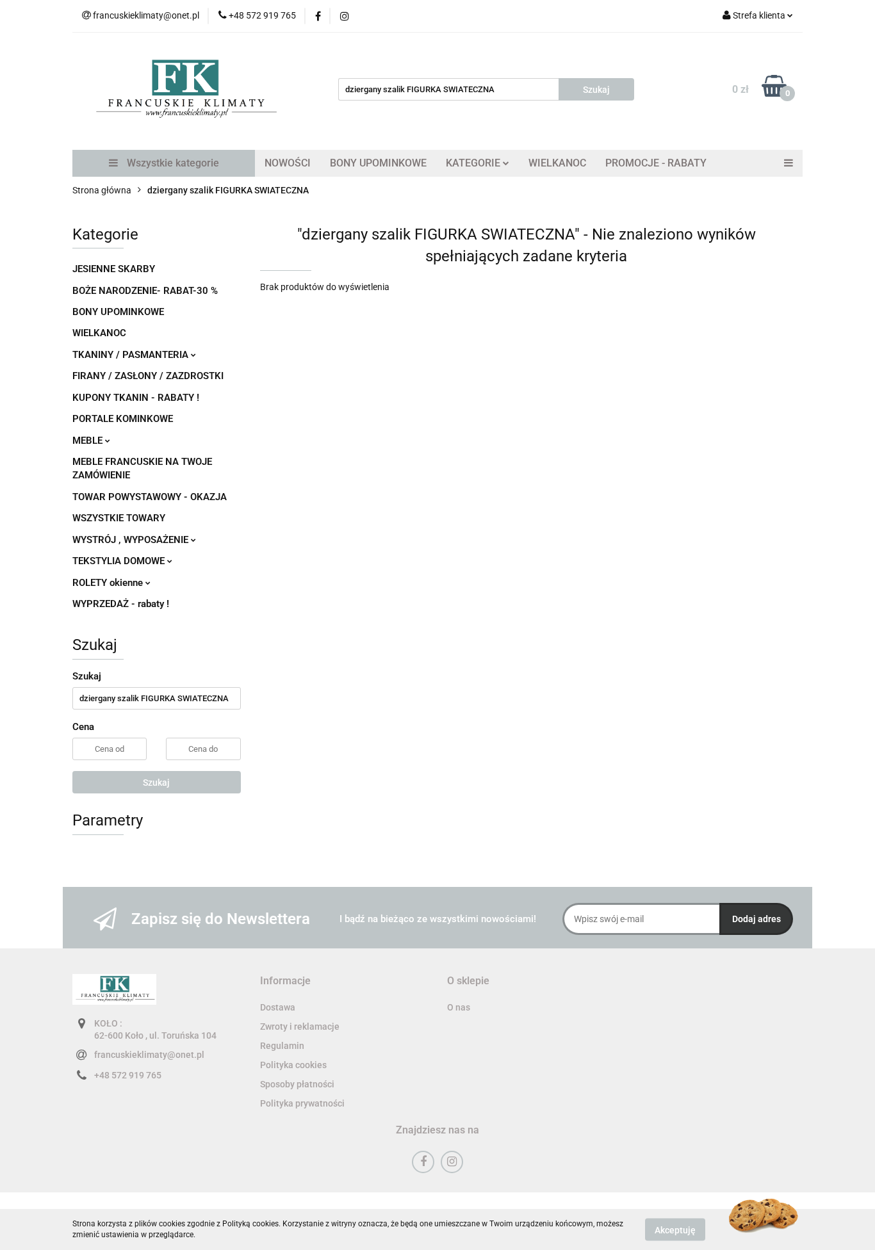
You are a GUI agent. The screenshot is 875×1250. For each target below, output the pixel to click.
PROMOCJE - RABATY (656, 163)
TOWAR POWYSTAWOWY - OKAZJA (149, 497)
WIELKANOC (557, 163)
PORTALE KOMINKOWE (122, 419)
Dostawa (277, 1007)
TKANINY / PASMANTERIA (131, 355)
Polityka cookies (293, 1065)
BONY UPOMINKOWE (378, 163)
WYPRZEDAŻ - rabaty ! (120, 604)
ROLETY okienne (108, 582)
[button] (285, 981)
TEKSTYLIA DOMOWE (119, 561)
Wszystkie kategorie (171, 163)
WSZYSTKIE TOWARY (118, 518)
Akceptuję (675, 1229)
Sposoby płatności (297, 1084)
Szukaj (156, 782)
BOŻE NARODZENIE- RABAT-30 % (145, 290)
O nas (458, 1007)
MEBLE (88, 440)
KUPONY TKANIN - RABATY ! (135, 397)
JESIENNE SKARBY (113, 269)
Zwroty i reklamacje (299, 1026)
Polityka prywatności (302, 1103)
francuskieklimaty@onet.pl (149, 1055)
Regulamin (282, 1046)
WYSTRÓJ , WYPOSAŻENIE (131, 540)
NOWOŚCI (288, 163)
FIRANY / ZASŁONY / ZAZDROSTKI (148, 376)
